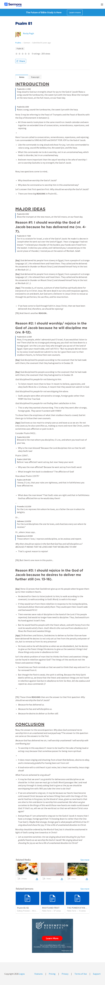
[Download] (37, 879)
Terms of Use (81, 973)
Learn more (75, 12)
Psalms (18, 42)
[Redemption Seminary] (52, 936)
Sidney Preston (23, 911)
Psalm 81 (20, 48)
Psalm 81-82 (23, 907)
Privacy (65, 973)
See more (85, 859)
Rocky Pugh (28, 33)
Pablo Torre (46, 911)
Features (38, 973)
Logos (22, 973)
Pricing (52, 973)
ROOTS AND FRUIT (51, 907)
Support (97, 973)
